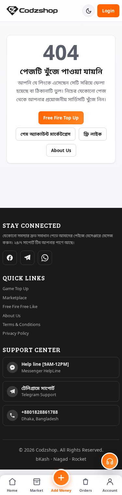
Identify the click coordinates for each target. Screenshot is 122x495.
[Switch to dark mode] (88, 11)
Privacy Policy (16, 333)
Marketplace (15, 298)
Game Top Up (16, 288)
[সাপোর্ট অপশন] (109, 461)
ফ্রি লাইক (93, 134)
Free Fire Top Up (61, 118)
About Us (61, 150)
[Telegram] (27, 258)
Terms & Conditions (21, 324)
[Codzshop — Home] (32, 11)
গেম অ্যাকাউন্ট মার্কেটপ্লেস (45, 134)
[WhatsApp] (45, 258)
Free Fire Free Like (20, 306)
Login (108, 11)
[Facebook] (10, 258)
